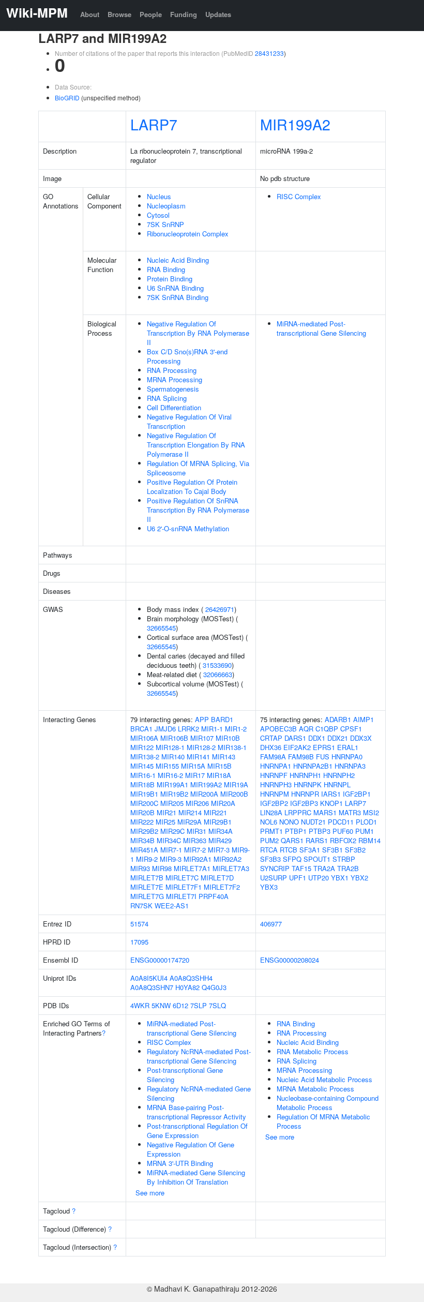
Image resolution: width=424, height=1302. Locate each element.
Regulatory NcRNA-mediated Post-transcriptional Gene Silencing (199, 1056)
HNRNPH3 (276, 784)
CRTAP (271, 738)
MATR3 (350, 812)
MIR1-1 (212, 729)
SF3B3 (270, 859)
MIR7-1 (171, 850)
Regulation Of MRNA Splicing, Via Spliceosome (198, 467)
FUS (322, 756)
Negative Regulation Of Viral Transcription (189, 421)
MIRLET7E (146, 887)
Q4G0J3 (214, 987)
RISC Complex (299, 196)
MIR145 (142, 766)
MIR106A (144, 738)
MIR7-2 (195, 850)
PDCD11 (341, 822)
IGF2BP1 (357, 794)
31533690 (217, 665)
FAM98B (301, 756)
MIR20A (223, 803)
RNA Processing (171, 370)
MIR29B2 (144, 831)
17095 (139, 942)
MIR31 (196, 831)
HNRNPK (308, 784)
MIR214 (190, 812)
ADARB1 (338, 719)
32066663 (217, 674)
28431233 (269, 53)
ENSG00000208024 (289, 960)
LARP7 (153, 123)
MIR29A (189, 822)
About (89, 14)
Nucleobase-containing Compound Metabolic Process (327, 1102)
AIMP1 (363, 719)
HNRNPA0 (346, 756)
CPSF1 (351, 729)
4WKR (139, 1005)
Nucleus (159, 196)
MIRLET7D (217, 877)
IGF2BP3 (304, 803)
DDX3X (361, 738)
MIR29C (172, 831)
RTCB (288, 850)
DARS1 (295, 738)
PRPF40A (214, 896)
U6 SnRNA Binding (175, 288)
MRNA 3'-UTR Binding (180, 1163)
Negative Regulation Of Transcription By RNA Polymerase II (198, 333)
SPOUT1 (317, 859)
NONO (289, 822)
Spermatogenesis (173, 389)
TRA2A (324, 868)
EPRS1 (324, 747)
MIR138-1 (232, 747)
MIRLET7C (182, 877)
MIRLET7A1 (192, 868)
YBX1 (340, 877)
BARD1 (222, 719)
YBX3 (269, 887)
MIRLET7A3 (231, 868)
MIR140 (173, 756)
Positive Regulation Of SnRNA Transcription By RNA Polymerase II (198, 510)
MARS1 (325, 812)
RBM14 (369, 840)
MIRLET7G (147, 896)
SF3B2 (355, 850)
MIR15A (193, 766)
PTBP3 (319, 831)
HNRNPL (337, 784)
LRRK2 (188, 729)
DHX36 (270, 747)
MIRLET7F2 (222, 887)
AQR (306, 729)
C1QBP (326, 729)
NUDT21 (313, 822)
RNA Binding (166, 269)
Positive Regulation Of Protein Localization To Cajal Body (192, 486)
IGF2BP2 (274, 803)
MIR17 (195, 775)
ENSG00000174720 (159, 960)
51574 (139, 924)
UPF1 (297, 877)
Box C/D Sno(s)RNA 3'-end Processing (187, 356)
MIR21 (166, 812)
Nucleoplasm (166, 206)
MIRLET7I (181, 896)
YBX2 (359, 877)
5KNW (161, 1005)
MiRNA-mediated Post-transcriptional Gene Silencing (321, 328)
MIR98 (162, 868)
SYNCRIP (275, 868)
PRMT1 (271, 831)
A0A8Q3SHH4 (191, 978)
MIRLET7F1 (183, 887)
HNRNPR (305, 794)
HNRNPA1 (275, 766)
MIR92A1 (197, 859)
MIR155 (167, 766)
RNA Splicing (167, 398)
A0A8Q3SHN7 (151, 987)
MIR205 (172, 803)
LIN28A (271, 812)
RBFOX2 (343, 840)
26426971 (219, 609)
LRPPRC (297, 812)
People (151, 14)
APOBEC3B (278, 729)
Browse (119, 14)
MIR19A (236, 784)
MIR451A (144, 850)
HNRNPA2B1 (312, 766)
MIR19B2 (174, 794)
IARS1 (331, 794)
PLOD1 (366, 822)
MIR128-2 (201, 747)
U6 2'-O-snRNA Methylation (188, 528)
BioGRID (67, 97)
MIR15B (219, 766)
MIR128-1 (170, 747)
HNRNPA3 (350, 766)
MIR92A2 (227, 859)
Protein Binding (169, 278)
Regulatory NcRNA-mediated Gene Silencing (199, 1093)
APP (202, 719)
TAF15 (301, 868)
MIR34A (220, 831)
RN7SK (141, 905)
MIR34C (169, 840)
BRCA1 (141, 729)
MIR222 (142, 822)
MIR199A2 (295, 123)
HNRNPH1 (305, 775)
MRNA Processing (174, 379)
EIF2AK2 (297, 747)
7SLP (198, 1005)
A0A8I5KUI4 (149, 978)
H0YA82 (187, 987)
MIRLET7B (146, 877)
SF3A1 (309, 850)
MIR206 (197, 803)
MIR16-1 (143, 775)
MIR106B (174, 738)
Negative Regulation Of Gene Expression (190, 1149)
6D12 (180, 1005)
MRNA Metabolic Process (315, 1089)
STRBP (343, 859)
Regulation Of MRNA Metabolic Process (323, 1121)
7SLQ (217, 1005)
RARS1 (317, 840)
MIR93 (140, 868)
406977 (271, 924)
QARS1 (292, 840)
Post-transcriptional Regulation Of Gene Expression (197, 1130)
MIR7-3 (219, 850)
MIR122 (142, 747)
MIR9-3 (170, 859)
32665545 (161, 628)
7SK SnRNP (165, 224)
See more (149, 1193)
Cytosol (158, 215)
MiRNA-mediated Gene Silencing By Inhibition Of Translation (196, 1177)
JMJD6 (165, 729)
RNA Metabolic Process (313, 1051)
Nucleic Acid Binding (178, 260)
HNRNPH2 (339, 775)
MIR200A (204, 794)
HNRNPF (273, 775)
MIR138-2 (144, 756)
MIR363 (194, 840)
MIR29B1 (218, 822)
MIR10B (228, 738)
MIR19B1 (144, 794)
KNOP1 (331, 803)
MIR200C (144, 803)
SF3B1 (332, 850)
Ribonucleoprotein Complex (188, 233)
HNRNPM (274, 794)
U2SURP (273, 877)
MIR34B (142, 840)
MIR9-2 (147, 859)
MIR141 (198, 756)
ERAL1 (347, 747)
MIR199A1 (172, 784)
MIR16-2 (170, 775)
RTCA (269, 850)
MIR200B (234, 794)
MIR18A (219, 775)
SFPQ (292, 859)
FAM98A (273, 756)
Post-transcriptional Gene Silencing (185, 1074)
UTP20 (318, 877)
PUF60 (342, 831)
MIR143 (223, 756)
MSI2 (371, 812)
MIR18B (142, 784)
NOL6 (268, 822)
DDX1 (316, 738)
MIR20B (142, 812)
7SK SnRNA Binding (177, 297)
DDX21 (337, 738)
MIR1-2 (236, 729)
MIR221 (215, 812)
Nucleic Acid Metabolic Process (324, 1079)
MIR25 (165, 822)
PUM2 (269, 840)
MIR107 (202, 738)
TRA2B (348, 868)
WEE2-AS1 (172, 905)
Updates (218, 14)
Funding (183, 14)
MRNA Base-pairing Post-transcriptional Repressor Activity (196, 1111)
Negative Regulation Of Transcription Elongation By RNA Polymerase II (196, 444)
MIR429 (220, 840)
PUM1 (364, 831)
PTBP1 (296, 831)
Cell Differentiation (174, 407)
